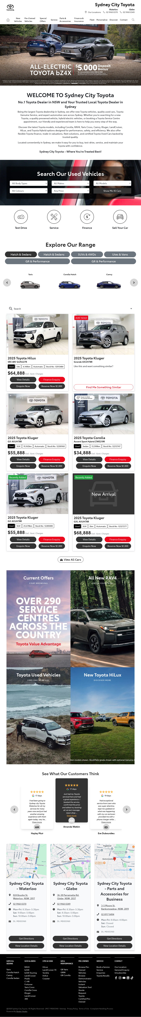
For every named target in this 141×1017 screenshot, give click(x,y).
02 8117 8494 (107, 914)
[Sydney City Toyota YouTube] (125, 977)
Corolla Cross (31, 990)
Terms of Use (84, 1009)
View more (37, 822)
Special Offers (43, 19)
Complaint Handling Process (101, 1009)
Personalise (102, 19)
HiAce (45, 975)
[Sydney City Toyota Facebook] (117, 977)
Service (54, 19)
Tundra (46, 972)
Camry (9, 975)
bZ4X (27, 969)
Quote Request (82, 991)
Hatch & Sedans (21, 254)
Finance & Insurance (79, 19)
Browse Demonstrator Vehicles (84, 978)
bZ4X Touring (31, 972)
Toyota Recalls (103, 975)
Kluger (28, 993)
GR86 (63, 972)
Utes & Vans (120, 254)
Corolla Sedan (12, 978)
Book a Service (103, 967)
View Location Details (26, 945)
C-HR (27, 981)
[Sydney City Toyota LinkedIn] (129, 977)
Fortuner (28, 984)
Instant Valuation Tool (85, 986)
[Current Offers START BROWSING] (38, 618)
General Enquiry (122, 969)
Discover (114, 19)
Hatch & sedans (54, 254)
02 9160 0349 (129, 12)
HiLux (45, 967)
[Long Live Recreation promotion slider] (82, 83)
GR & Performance (37, 261)
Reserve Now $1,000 (51, 386)
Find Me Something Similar (103, 387)
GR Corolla (65, 975)
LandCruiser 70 (49, 969)
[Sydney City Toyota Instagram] (121, 977)
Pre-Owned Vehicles (30, 19)
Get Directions (26, 938)
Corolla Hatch (12, 972)
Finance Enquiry (52, 379)
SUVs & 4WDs (87, 254)
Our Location (121, 967)
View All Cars (72, 559)
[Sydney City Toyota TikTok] (133, 977)
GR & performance (104, 261)
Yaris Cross (29, 987)
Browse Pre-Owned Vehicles (83, 970)
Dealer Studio (21, 1011)
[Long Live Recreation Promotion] (70, 55)
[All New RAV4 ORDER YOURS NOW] (102, 618)
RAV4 (27, 967)
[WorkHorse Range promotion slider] (59, 83)
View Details (23, 379)
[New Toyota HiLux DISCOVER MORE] (102, 715)
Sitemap (62, 1009)
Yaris (8, 969)
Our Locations (94, 12)
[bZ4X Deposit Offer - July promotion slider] (74, 83)
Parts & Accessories (65, 19)
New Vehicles (18, 19)
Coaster (46, 978)
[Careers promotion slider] (66, 83)
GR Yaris (64, 969)
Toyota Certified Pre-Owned (84, 998)
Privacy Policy (72, 1009)
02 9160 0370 (112, 12)
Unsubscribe (120, 972)
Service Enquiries (101, 971)
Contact (123, 19)
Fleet (92, 19)
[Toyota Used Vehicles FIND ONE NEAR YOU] (38, 715)
